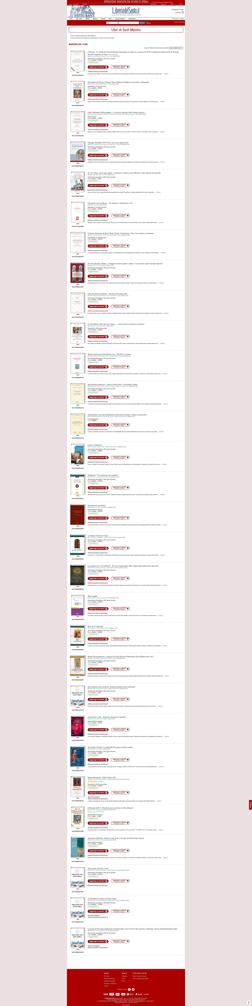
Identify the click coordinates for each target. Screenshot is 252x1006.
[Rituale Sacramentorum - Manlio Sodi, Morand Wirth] (78, 665)
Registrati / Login (178, 9)
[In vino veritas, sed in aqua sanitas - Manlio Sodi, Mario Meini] (78, 182)
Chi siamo (106, 976)
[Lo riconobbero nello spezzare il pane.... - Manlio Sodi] (77, 333)
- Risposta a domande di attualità (107, 717)
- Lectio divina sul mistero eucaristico (116, 324)
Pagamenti (163, 4)
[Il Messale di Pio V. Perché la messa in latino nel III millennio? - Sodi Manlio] (78, 817)
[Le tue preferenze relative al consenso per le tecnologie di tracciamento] (248, 1002)
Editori (123, 981)
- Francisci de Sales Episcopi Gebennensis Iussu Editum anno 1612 (120, 656)
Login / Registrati (74, 4)
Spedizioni (154, 4)
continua (166, 74)
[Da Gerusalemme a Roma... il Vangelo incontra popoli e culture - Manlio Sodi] (77, 272)
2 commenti (100, 781)
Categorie (124, 976)
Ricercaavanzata (148, 23)
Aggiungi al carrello (98, 67)
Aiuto (171, 4)
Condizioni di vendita (109, 981)
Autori (123, 978)
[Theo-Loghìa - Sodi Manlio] (77, 605)
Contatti (180, 4)
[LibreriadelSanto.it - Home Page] (126, 11)
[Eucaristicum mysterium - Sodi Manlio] (77, 514)
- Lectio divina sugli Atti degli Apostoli (125, 263)
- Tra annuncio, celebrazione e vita (110, 203)
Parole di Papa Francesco (140, 976)
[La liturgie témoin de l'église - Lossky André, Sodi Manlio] (78, 544)
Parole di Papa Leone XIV (140, 973)
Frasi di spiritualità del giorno (140, 978)
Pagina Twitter (133, 989)
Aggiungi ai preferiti (120, 67)
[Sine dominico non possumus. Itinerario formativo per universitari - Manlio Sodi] (78, 695)
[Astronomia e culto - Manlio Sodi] (78, 726)
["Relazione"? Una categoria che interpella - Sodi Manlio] (77, 484)
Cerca (142, 23)
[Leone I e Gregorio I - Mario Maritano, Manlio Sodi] (78, 454)
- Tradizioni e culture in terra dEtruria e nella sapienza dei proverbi (124, 173)
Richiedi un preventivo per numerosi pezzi (98, 71)
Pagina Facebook (129, 989)
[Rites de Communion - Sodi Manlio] (77, 635)
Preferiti (85, 4)
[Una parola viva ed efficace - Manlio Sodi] (78, 212)
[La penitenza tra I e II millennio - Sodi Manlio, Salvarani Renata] (77, 575)
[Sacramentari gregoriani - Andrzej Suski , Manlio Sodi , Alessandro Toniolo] (77, 393)
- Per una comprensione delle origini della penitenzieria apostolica (123, 566)
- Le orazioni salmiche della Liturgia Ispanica (116, 112)
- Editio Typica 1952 (102, 777)
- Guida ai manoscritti (117, 414)
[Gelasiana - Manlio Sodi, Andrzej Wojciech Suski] (77, 61)
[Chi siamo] (81, 11)
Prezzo (90, 60)
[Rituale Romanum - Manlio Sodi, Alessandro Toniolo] (78, 786)
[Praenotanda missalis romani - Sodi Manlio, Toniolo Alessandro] (78, 877)
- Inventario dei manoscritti (107, 293)
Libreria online (126, 1005)
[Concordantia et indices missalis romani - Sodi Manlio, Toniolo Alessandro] (78, 907)
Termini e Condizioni (109, 978)
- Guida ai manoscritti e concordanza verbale (113, 384)
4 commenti (100, 811)
